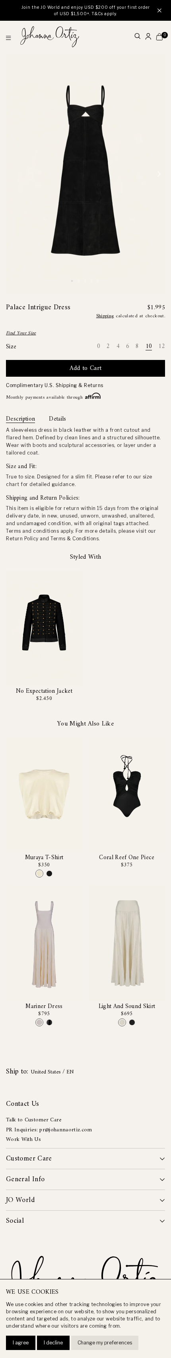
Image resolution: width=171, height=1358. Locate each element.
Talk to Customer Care (34, 1120)
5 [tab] (98, 282)
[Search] (137, 37)
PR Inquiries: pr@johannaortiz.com (49, 1130)
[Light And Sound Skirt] (122, 1022)
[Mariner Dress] (39, 1022)
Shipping (105, 316)
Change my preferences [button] (105, 1343)
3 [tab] (86, 282)
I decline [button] (53, 1343)
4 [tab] (92, 282)
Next (159, 174)
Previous (12, 174)
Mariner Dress (43, 1007)
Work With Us (23, 1140)
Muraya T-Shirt (44, 858)
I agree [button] (21, 1343)
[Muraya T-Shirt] (39, 874)
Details (57, 419)
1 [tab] (73, 282)
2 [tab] (79, 282)
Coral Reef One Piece (126, 858)
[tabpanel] (85, 174)
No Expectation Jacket (44, 691)
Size (11, 347)
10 (149, 347)
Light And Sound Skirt (127, 1007)
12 (161, 347)
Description (20, 419)
